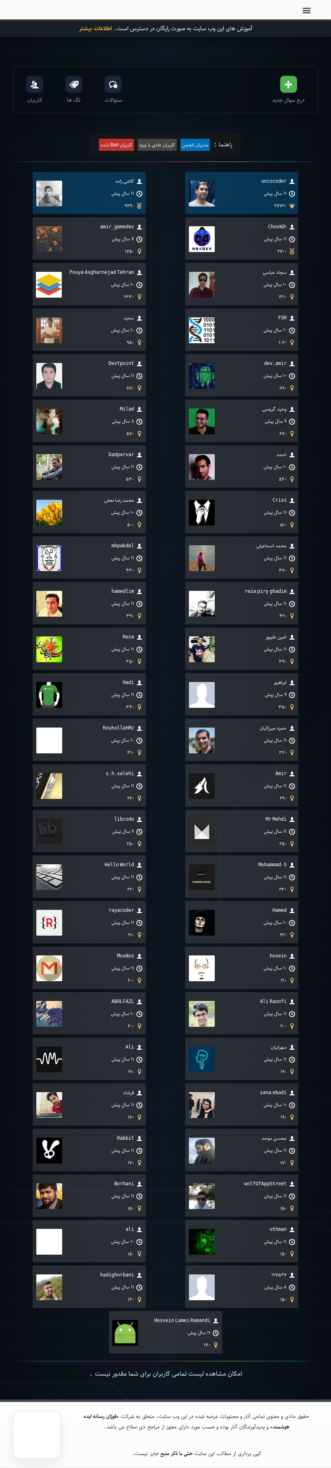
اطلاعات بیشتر (95, 28)
